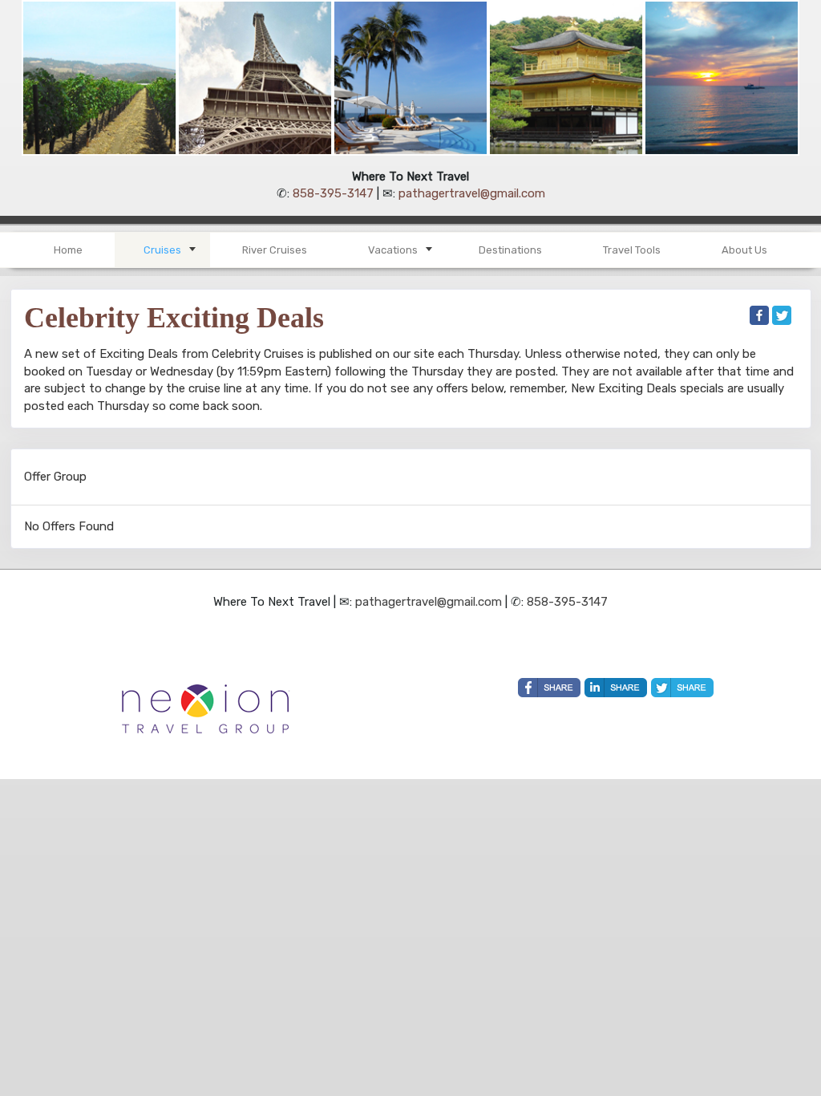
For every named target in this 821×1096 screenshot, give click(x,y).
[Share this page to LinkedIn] (615, 687)
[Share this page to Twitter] (781, 315)
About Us (744, 250)
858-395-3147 (333, 193)
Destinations (510, 250)
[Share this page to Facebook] (759, 315)
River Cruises (274, 250)
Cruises (162, 250)
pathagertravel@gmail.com (471, 193)
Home (68, 250)
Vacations (393, 250)
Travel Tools (632, 250)
